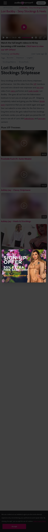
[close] (43, 252)
